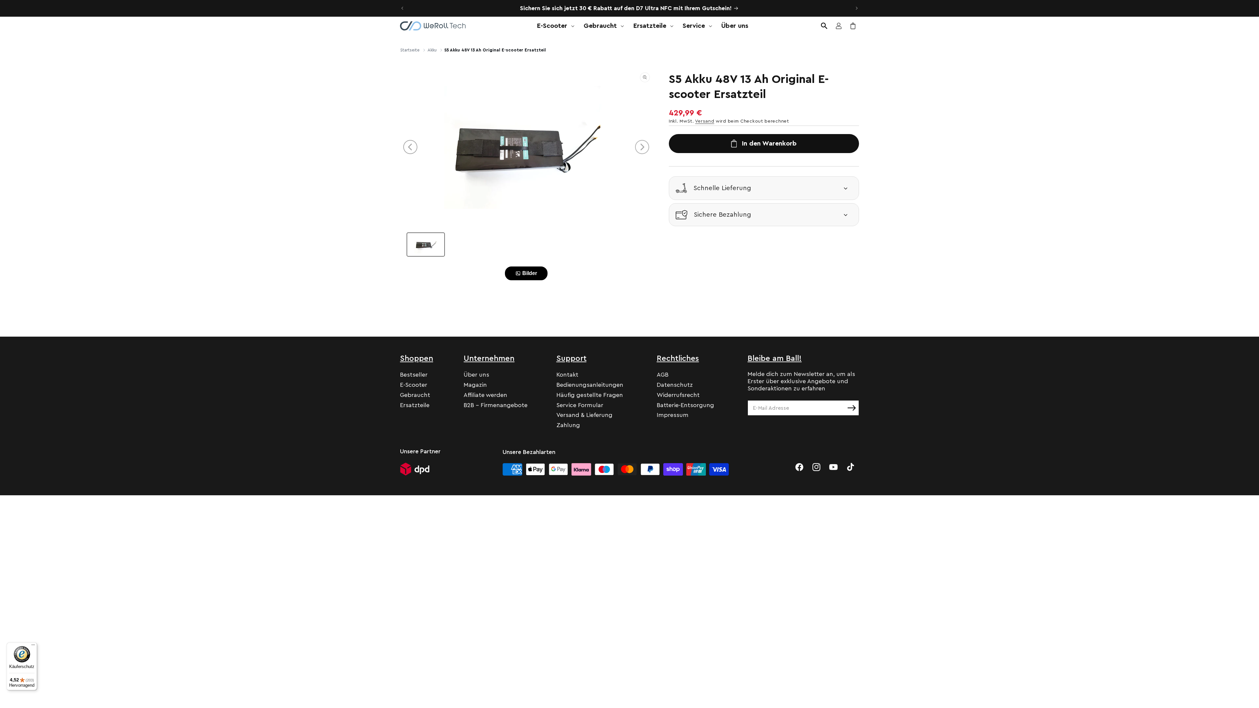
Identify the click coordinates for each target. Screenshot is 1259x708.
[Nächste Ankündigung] (856, 8)
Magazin (475, 385)
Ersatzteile (415, 405)
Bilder (529, 273)
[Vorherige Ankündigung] (402, 8)
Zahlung (568, 425)
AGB (663, 375)
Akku (432, 50)
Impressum (673, 415)
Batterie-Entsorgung (685, 405)
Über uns (476, 375)
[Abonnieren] (851, 408)
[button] (553, 26)
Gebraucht (415, 395)
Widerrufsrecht (678, 395)
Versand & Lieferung (584, 415)
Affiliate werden (485, 395)
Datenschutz (675, 385)
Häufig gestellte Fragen (589, 395)
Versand (704, 121)
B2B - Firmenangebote (496, 405)
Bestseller (414, 375)
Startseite (410, 50)
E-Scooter (413, 385)
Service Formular (579, 405)
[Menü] (33, 646)
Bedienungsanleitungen (589, 385)
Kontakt (567, 375)
